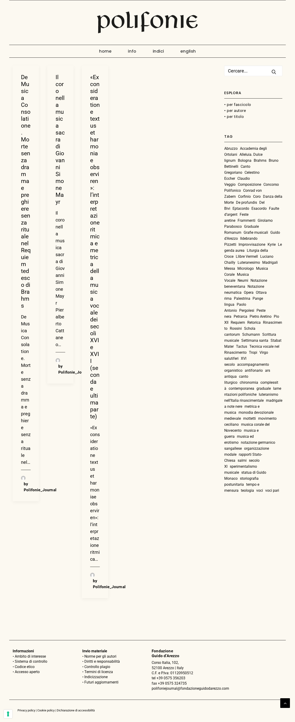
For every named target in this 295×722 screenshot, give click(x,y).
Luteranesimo (249, 262)
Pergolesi (246, 310)
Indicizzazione (96, 677)
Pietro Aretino (260, 316)
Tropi (253, 352)
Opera (249, 292)
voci (259, 490)
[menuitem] (109, 51)
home (105, 51)
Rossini (236, 328)
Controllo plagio (97, 667)
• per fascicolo (237, 104)
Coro (257, 196)
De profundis (246, 202)
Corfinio (244, 196)
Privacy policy (26, 710)
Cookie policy (46, 710)
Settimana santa (254, 340)
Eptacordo (241, 208)
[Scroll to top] (285, 702)
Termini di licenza (98, 672)
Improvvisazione (252, 244)
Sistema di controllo (31, 661)
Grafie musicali (256, 232)
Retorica (254, 322)
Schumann (251, 334)
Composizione (249, 184)
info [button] (132, 51)
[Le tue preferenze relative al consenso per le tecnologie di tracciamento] (8, 714)
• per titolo (234, 116)
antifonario (254, 370)
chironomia (249, 382)
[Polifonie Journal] (147, 22)
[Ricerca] (253, 71)
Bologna (244, 160)
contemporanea (241, 388)
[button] (274, 72)
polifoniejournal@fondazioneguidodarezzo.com (190, 688)
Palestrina (242, 298)
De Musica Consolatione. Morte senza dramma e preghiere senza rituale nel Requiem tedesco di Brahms (26, 191)
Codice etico (25, 667)
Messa (229, 268)
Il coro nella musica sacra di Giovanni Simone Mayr (60, 139)
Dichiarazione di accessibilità (76, 710)
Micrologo (245, 268)
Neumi (243, 280)
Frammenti (246, 220)
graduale (264, 388)
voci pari (272, 490)
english (188, 51)
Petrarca (240, 316)
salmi (242, 460)
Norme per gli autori (100, 656)
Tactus (241, 346)
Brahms (260, 160)
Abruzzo (231, 148)
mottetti (249, 418)
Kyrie (272, 244)
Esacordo (259, 208)
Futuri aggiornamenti (101, 682)
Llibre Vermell (247, 256)
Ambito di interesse (30, 656)
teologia (247, 490)
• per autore (235, 110)
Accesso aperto (27, 672)
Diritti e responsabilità (102, 661)
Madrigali (270, 262)
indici (158, 51)
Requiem (238, 322)
